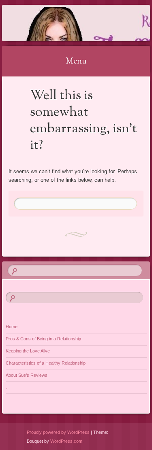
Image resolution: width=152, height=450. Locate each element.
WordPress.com (66, 441)
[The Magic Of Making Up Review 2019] (63, 23)
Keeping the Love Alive (28, 350)
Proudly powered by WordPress (58, 432)
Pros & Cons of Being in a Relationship (43, 338)
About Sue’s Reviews (26, 375)
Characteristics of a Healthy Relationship (46, 363)
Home (11, 326)
